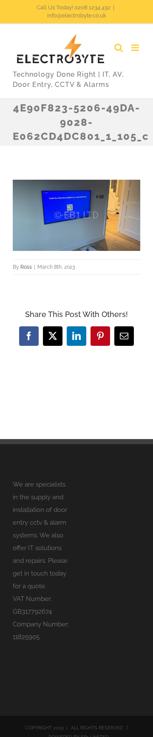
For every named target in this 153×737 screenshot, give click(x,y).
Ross (26, 267)
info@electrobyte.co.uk (76, 15)
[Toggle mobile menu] (135, 47)
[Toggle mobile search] (118, 47)
